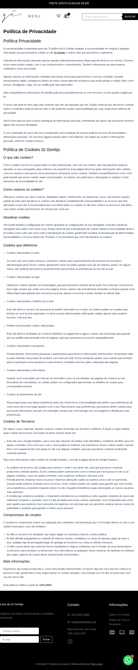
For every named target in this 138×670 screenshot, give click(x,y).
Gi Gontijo (59, 52)
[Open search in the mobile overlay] (110, 16)
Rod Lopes (97, 664)
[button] (128, 660)
